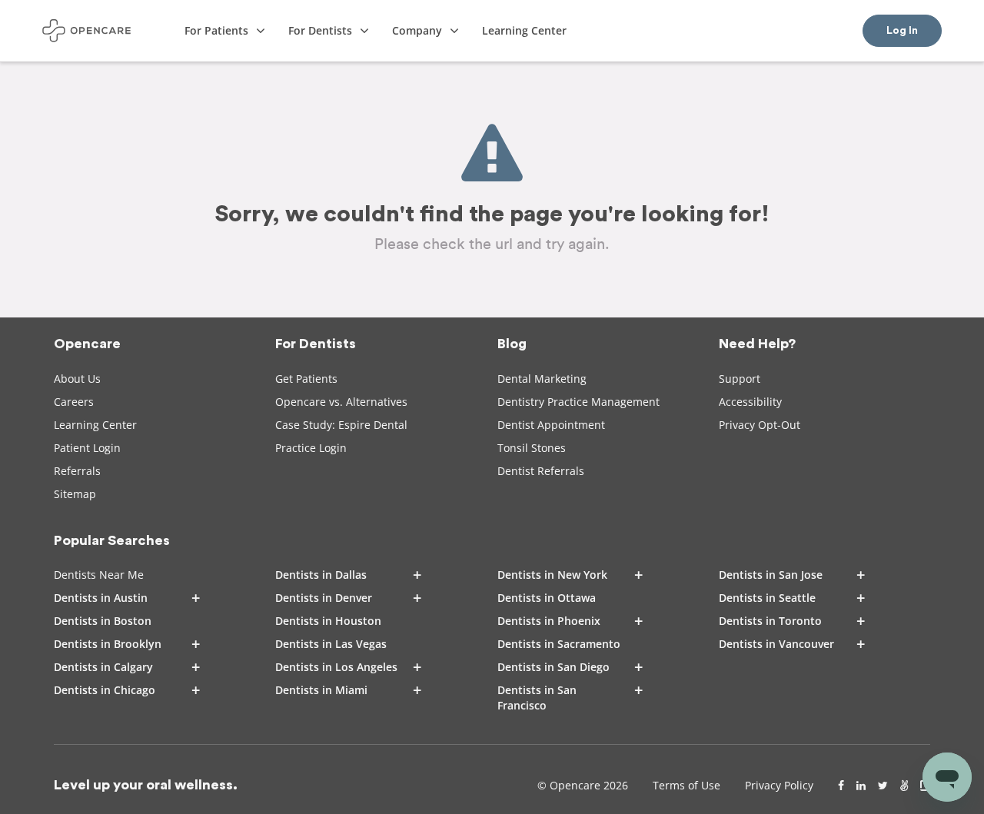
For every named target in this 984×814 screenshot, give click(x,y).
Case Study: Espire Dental (341, 424)
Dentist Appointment (551, 424)
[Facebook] (841, 785)
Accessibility (750, 401)
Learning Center (95, 424)
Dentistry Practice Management (578, 401)
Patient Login (87, 447)
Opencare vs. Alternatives (341, 401)
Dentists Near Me (99, 574)
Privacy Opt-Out (759, 424)
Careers (74, 401)
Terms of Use (686, 785)
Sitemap (75, 494)
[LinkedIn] (861, 785)
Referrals (77, 470)
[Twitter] (883, 785)
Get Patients (306, 378)
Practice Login (311, 447)
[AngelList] (904, 785)
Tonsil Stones (531, 447)
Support (739, 378)
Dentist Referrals (540, 470)
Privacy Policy (779, 785)
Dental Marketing (542, 378)
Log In (902, 30)
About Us (77, 378)
